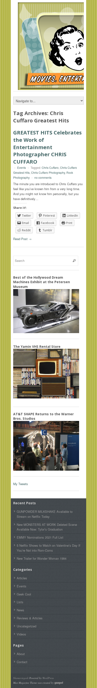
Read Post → (22, 239)
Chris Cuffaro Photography (48, 172)
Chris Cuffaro (50, 167)
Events (21, 167)
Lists (20, 602)
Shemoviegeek (20, 678)
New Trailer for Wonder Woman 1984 (41, 558)
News (20, 610)
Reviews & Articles (30, 618)
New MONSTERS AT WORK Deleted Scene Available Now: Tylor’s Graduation (47, 527)
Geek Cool (24, 594)
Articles (22, 578)
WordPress (48, 678)
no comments (43, 177)
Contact (22, 662)
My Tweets (20, 484)
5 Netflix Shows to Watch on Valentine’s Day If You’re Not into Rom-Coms (48, 548)
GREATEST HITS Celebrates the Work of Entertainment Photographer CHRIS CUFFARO (47, 147)
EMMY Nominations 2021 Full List (40, 537)
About (21, 654)
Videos (21, 634)
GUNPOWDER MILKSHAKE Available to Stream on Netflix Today (45, 514)
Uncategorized (26, 626)
